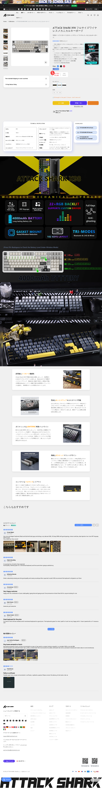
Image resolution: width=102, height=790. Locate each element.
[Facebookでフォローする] (19, 9)
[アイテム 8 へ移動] (5, 42)
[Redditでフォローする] (37, 9)
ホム (17, 12)
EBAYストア (52, 733)
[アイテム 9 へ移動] (5, 47)
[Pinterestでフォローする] (28, 9)
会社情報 (32, 721)
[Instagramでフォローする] (25, 9)
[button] (13, 46)
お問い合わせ (33, 718)
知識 (31, 727)
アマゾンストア (53, 715)
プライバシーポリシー (70, 727)
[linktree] (46, 9)
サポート (18, 17)
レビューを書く (80, 525)
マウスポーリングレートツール (87, 721)
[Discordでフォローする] (40, 9)
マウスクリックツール (85, 718)
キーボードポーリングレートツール (88, 713)
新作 (22, 12)
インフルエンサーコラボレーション (38, 713)
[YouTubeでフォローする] (31, 9)
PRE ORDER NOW (91, 62)
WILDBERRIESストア (54, 727)
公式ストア (51, 710)
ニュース (32, 724)
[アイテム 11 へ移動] (5, 59)
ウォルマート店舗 (53, 739)
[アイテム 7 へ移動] (5, 36)
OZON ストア (52, 721)
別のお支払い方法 (78, 106)
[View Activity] (51, 2)
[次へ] (98, 6)
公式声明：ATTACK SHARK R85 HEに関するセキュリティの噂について (47, 5)
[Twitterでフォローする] (22, 9)
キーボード (30, 12)
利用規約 (68, 715)
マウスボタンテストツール (86, 715)
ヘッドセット (59, 12)
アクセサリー (70, 12)
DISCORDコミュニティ (36, 715)
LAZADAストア (53, 724)
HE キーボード (41, 12)
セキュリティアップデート (71, 710)
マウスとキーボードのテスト (86, 710)
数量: (54, 89)
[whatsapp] (43, 9)
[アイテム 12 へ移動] (5, 64)
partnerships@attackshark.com (11, 750)
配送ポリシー (68, 721)
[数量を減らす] (54, 92)
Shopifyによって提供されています (22, 771)
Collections (11, 21)
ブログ (79, 12)
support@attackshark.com (10, 736)
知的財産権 (68, 713)
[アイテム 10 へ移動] (5, 53)
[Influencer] (49, 9)
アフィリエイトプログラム (36, 710)
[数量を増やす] (60, 92)
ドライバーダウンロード (71, 718)
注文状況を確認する (70, 724)
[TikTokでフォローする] (34, 9)
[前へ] (3, 6)
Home (5, 21)
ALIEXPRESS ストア (54, 718)
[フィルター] (93, 525)
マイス (50, 12)
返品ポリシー (68, 730)
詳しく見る (69, 6)
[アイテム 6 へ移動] (5, 31)
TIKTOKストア (53, 736)
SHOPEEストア (53, 730)
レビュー (32, 730)
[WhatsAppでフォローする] (23, 721)
